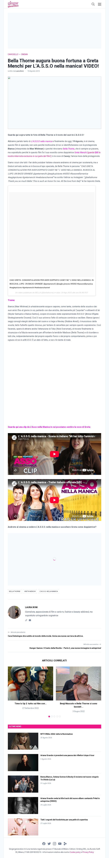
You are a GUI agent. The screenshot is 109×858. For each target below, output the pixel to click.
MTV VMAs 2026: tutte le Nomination (56, 734)
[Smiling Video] (65, 843)
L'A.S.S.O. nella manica (49, 591)
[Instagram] (54, 843)
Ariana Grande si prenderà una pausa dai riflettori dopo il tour (67, 755)
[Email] (30, 620)
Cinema (24, 54)
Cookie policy (75, 852)
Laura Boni (20, 71)
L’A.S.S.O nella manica (41, 141)
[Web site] (26, 620)
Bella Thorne (68, 148)
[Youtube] (59, 843)
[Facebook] (43, 843)
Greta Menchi (30, 591)
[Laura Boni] (14, 614)
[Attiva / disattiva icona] (93, 4)
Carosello (13, 54)
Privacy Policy (88, 852)
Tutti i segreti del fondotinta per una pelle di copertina (64, 820)
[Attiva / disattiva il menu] (99, 4)
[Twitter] (49, 843)
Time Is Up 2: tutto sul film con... (31, 703)
